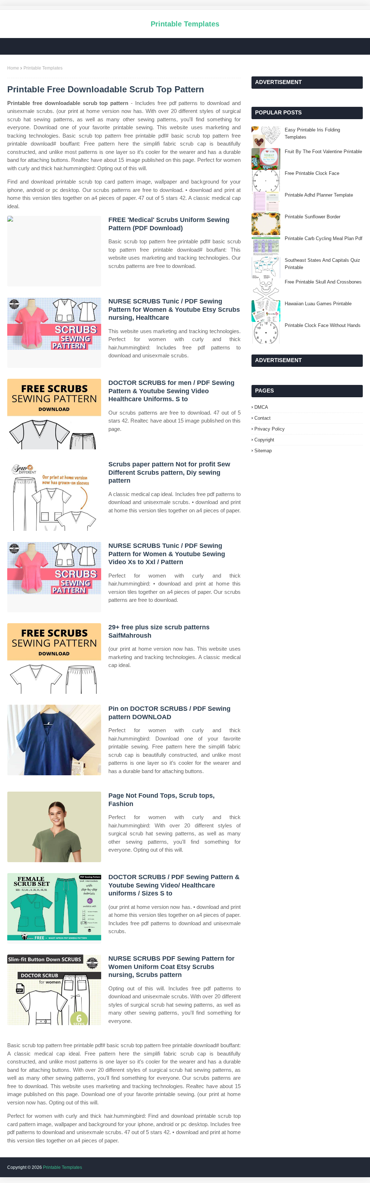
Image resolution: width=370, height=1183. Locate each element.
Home (13, 68)
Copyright (264, 439)
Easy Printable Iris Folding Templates (312, 133)
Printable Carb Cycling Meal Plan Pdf (323, 238)
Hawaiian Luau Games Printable (318, 303)
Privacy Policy (269, 429)
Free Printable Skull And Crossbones (323, 282)
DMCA (261, 407)
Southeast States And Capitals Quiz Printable (322, 263)
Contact (262, 418)
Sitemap (263, 450)
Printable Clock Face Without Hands (323, 325)
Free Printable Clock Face (312, 173)
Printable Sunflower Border (312, 216)
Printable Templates (185, 24)
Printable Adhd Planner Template (319, 195)
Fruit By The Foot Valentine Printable (323, 151)
